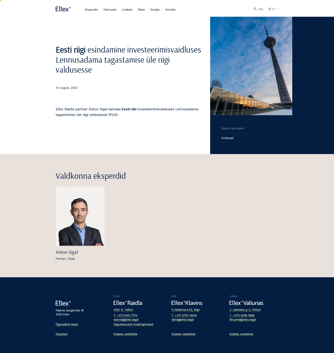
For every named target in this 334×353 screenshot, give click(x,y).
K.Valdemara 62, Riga (186, 309)
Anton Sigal (67, 252)
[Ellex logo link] (63, 9)
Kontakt (170, 9)
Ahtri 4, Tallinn (123, 309)
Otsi (260, 9)
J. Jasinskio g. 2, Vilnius (245, 309)
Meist (141, 9)
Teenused (109, 9)
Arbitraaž (227, 138)
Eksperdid (91, 9)
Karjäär (155, 9)
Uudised (127, 9)
